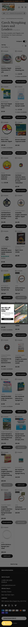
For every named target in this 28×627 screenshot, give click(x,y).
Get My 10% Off (7, 319)
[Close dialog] (26, 305)
